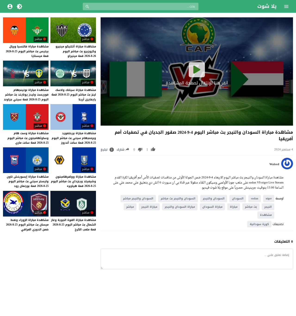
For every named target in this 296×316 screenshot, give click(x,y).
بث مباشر (251, 206)
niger (269, 198)
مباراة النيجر (149, 206)
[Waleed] (287, 168)
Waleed (274, 164)
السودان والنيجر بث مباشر (178, 198)
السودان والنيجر (214, 198)
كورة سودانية (259, 224)
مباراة (233, 206)
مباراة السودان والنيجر (180, 206)
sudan (254, 198)
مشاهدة (266, 214)
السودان (238, 198)
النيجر (268, 206)
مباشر (130, 206)
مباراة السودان (212, 206)
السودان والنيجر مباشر (138, 198)
